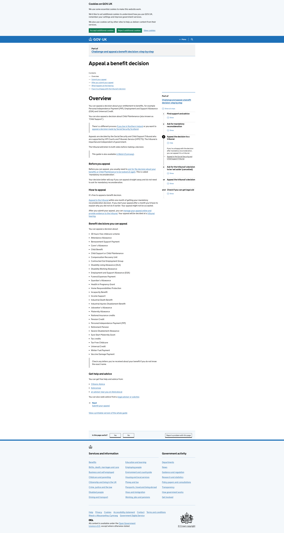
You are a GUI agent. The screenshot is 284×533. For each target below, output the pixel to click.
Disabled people (96, 492)
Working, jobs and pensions (137, 497)
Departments (168, 462)
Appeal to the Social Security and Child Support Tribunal (179, 157)
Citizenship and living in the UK (102, 482)
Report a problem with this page (178, 435)
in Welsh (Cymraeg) (125, 154)
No (130, 435)
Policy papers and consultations (176, 482)
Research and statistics (172, 477)
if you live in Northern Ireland (130, 126)
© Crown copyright (186, 526)
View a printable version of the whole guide (108, 413)
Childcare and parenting (100, 477)
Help (91, 512)
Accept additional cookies (102, 30)
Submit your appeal (99, 79)
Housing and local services (137, 477)
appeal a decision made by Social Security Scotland (115, 129)
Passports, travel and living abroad (141, 487)
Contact (140, 512)
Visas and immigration (135, 492)
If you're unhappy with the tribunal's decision (109, 89)
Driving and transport (98, 497)
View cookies (149, 30)
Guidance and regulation (173, 472)
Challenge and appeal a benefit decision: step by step (123, 51)
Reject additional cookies (129, 30)
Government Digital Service (132, 515)
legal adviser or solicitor (128, 397)
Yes (117, 435)
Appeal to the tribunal (98, 200)
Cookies (107, 512)
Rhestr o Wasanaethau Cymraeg (103, 515)
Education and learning (135, 462)
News (164, 467)
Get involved (167, 497)
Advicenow (96, 388)
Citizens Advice (98, 384)
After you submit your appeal (102, 82)
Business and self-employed (101, 472)
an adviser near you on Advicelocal (106, 392)
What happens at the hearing (102, 86)
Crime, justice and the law (100, 487)
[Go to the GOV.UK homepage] (98, 39)
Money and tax (132, 482)
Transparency (168, 487)
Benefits (92, 462)
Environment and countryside (138, 472)
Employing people (133, 467)
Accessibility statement (124, 512)
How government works (172, 492)
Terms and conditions (156, 512)
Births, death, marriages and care (104, 467)
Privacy (98, 512)
